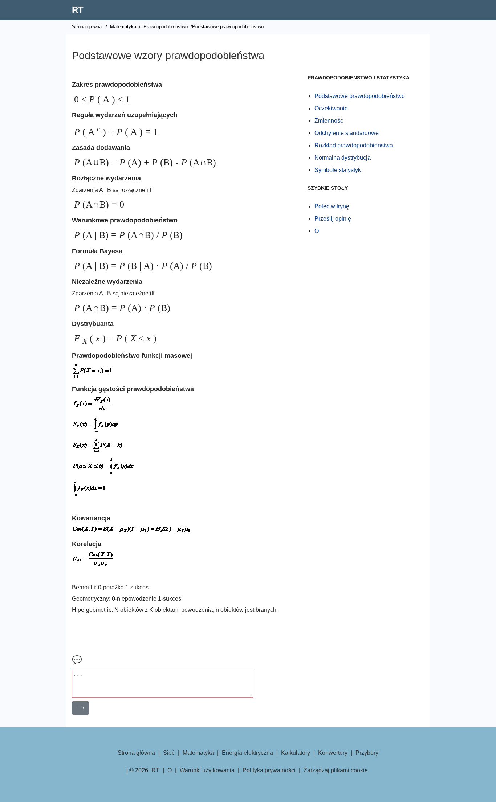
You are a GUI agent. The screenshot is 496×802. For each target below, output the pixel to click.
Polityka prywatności (269, 770)
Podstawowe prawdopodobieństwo (359, 96)
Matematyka (123, 26)
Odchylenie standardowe (346, 133)
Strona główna (87, 26)
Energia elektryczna (247, 753)
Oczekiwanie (331, 108)
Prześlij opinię (332, 219)
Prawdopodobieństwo (165, 26)
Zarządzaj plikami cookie (336, 770)
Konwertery (332, 753)
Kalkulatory (295, 753)
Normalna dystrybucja (342, 158)
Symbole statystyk (337, 170)
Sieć (169, 753)
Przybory (366, 753)
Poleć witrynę (331, 206)
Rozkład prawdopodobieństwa (353, 145)
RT (78, 10)
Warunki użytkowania (207, 770)
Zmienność (328, 121)
